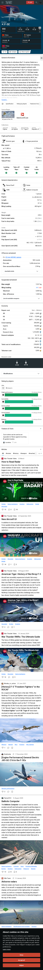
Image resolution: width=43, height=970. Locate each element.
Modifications (8, 373)
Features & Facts (35, 103)
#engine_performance (8, 788)
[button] (41, 58)
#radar (37, 504)
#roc (16, 744)
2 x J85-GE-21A (37, 197)
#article (10, 744)
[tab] (40, 28)
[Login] (40, 2)
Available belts (9, 271)
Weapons (26, 868)
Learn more (6, 949)
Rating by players (22, 103)
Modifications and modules (22, 926)
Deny (21, 955)
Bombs (4, 868)
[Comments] (8, 627)
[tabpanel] (28, 29)
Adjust (21, 965)
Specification (9, 103)
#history (4, 744)
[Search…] (36, 2)
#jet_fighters (30, 744)
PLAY (30, 2)
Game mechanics (13, 504)
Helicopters (29, 504)
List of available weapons (11, 298)
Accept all (21, 960)
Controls (16, 866)
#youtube (4, 506)
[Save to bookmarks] (12, 747)
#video (4, 504)
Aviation (22, 504)
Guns (22, 866)
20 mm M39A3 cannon (13, 257)
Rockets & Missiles (31, 866)
